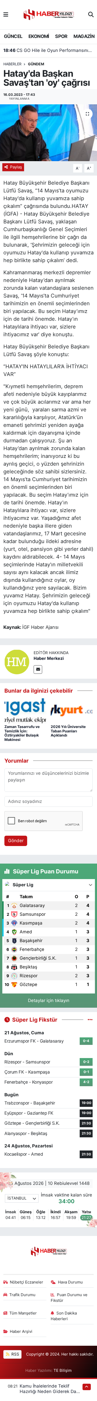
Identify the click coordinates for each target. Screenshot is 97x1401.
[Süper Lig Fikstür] (90, 1019)
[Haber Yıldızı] (48, 14)
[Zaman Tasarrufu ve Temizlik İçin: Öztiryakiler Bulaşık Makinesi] (25, 710)
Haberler (12, 64)
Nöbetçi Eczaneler (26, 1282)
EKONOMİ (38, 36)
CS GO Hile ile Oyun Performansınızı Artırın (48, 50)
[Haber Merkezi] (16, 661)
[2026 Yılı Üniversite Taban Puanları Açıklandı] (72, 710)
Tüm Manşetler (23, 1313)
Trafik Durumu (22, 1295)
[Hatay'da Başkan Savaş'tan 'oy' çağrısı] (48, 132)
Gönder (16, 840)
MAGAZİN (83, 36)
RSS (14, 1354)
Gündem (36, 64)
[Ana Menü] (5, 14)
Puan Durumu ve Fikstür (69, 1298)
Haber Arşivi (21, 1331)
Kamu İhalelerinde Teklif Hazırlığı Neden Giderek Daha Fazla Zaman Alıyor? (50, 1391)
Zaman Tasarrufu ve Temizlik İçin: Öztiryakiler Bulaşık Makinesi (22, 733)
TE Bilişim (63, 1370)
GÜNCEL (13, 36)
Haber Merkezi (49, 658)
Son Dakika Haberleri (64, 1316)
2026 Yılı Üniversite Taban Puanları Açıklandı (68, 731)
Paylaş (16, 167)
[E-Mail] (38, 669)
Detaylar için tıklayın (48, 1000)
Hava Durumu (70, 1282)
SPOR (61, 36)
